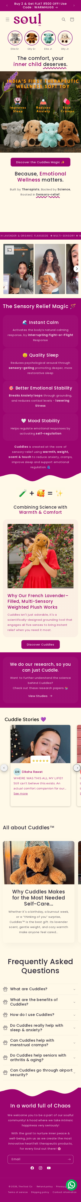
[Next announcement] (74, 5)
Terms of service (18, 1192)
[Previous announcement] (7, 5)
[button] (7, 19)
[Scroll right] (76, 268)
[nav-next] (77, 768)
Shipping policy (40, 1192)
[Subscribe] (69, 1159)
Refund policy (45, 1186)
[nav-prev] (4, 768)
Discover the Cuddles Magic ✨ (40, 162)
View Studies (37, 696)
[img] (40, 761)
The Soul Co (25, 1186)
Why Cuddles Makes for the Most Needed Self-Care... (38, 898)
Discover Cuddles (40, 644)
